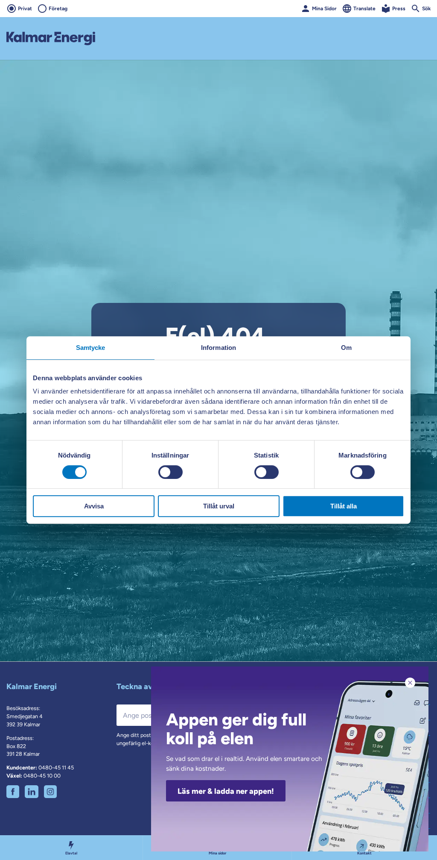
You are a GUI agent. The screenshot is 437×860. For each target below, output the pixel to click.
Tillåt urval (218, 506)
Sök (426, 9)
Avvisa (94, 506)
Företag (58, 9)
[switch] (170, 472)
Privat (25, 9)
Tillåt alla (343, 506)
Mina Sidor (324, 9)
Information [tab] (218, 347)
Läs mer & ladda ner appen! (226, 791)
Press (398, 9)
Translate (364, 9)
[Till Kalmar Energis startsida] (50, 38)
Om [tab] (346, 347)
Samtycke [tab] (90, 347)
